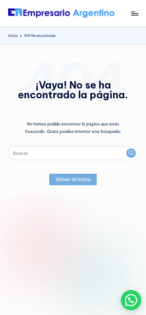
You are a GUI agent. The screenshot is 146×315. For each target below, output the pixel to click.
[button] (131, 153)
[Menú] (134, 13)
